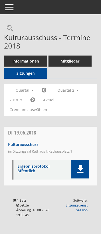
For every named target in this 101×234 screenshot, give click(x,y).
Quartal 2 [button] (66, 90)
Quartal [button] (23, 90)
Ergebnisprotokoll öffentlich (34, 168)
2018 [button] (14, 99)
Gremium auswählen (28, 109)
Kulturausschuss (23, 144)
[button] (80, 169)
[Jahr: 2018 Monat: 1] (44, 90)
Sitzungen (25, 73)
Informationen (25, 61)
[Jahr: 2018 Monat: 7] (32, 100)
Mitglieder (70, 61)
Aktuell (49, 99)
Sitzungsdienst (77, 207)
